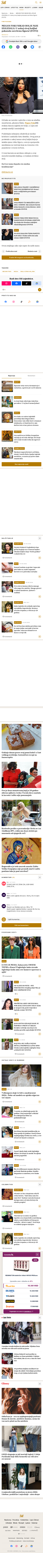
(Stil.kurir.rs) (7, 172)
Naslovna (4, 13)
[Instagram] (6, 283)
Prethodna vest (11, 251)
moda (16, 271)
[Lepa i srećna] (7, 1530)
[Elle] (30, 1527)
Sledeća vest (32, 251)
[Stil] (3, 2)
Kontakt (26, 1538)
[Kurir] (5, 1527)
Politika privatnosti (15, 1541)
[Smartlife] (16, 1530)
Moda (11, 13)
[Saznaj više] (39, 1317)
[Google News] (36, 283)
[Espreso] (22, 1527)
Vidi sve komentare (21, 925)
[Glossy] (37, 1527)
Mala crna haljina (28, 271)
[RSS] (29, 301)
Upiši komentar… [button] (14, 919)
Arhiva (33, 1538)
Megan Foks (30, 123)
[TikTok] (26, 283)
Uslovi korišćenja (28, 1541)
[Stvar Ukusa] (21, 1534)
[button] (39, 35)
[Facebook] (16, 283)
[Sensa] (24, 1530)
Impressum (11, 1538)
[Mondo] (14, 1527)
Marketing (19, 1538)
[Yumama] (34, 1530)
